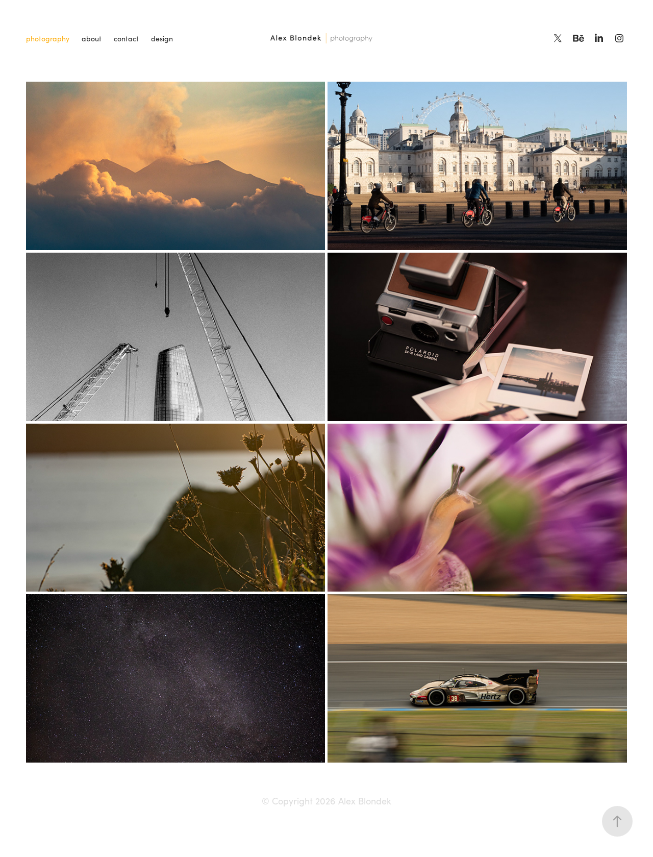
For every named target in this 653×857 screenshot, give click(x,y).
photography (47, 38)
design (162, 38)
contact (126, 38)
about (92, 38)
